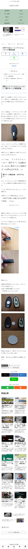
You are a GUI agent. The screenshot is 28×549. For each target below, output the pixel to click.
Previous (1, 32)
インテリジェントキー (15, 365)
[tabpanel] (8, 31)
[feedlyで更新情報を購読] (7, 387)
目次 (12, 71)
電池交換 (5, 367)
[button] (25, 327)
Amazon (14, 65)
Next (27, 32)
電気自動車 (5, 365)
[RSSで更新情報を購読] (20, 387)
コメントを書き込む (14, 532)
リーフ (10, 367)
